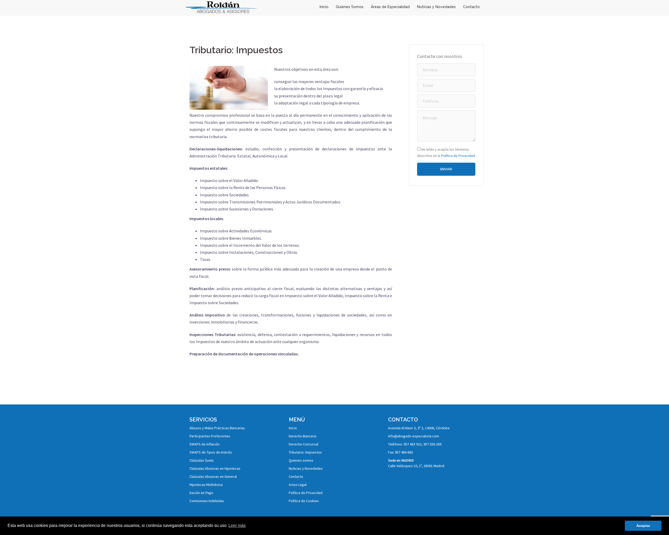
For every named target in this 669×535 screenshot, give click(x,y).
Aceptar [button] (643, 526)
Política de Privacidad (458, 155)
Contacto (471, 7)
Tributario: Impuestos (305, 452)
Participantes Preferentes (209, 436)
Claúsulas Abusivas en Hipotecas (214, 468)
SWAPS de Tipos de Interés (210, 452)
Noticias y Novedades (436, 7)
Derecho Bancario (302, 436)
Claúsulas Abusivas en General (213, 476)
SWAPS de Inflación (204, 444)
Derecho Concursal (303, 444)
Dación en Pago (201, 492)
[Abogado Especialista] (221, 6)
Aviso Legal (298, 484)
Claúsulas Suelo (201, 460)
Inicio (324, 7)
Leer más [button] (237, 525)
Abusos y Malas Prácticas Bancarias (217, 428)
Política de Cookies (304, 500)
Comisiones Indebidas (206, 500)
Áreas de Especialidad (390, 7)
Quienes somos (301, 460)
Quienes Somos (350, 7)
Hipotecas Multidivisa (206, 484)
